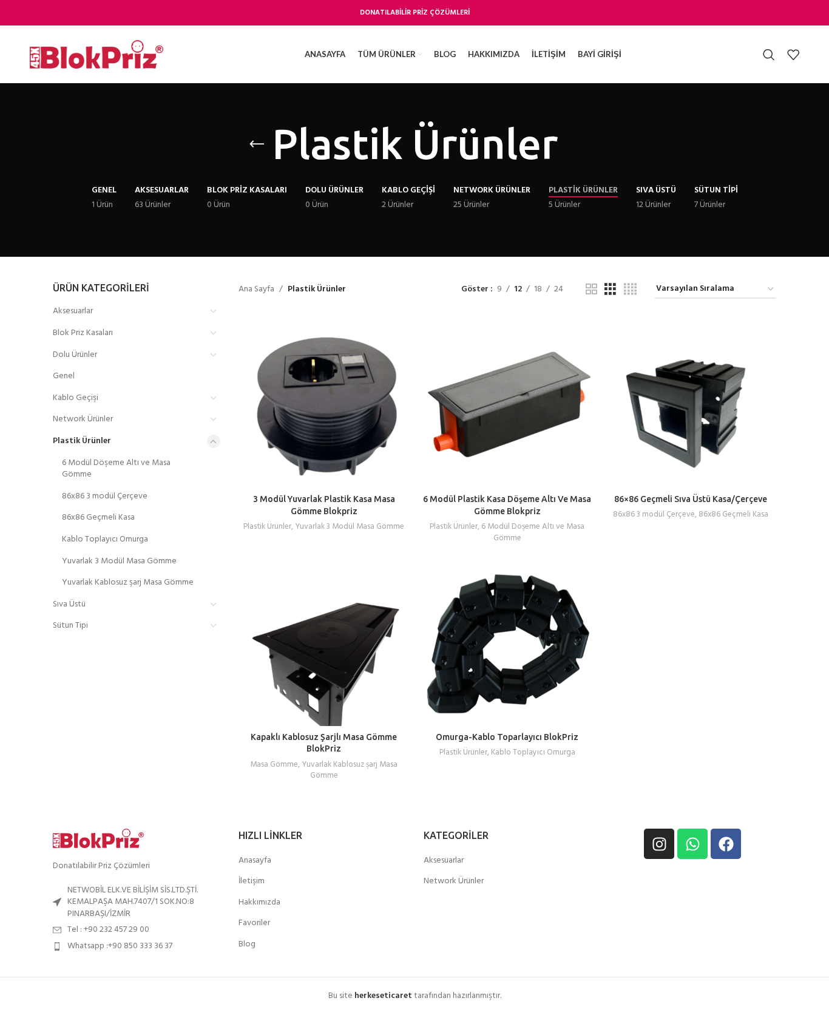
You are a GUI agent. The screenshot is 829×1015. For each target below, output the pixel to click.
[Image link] (98, 839)
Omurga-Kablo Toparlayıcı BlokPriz (507, 737)
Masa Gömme (274, 764)
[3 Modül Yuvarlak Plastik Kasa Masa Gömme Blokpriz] (324, 402)
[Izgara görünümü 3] (610, 290)
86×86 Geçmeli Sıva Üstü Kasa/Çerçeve (690, 499)
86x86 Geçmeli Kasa (98, 517)
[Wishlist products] (793, 54)
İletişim (252, 881)
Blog (247, 945)
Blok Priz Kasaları (83, 333)
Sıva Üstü (69, 604)
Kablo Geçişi (75, 398)
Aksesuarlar (73, 311)
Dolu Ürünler (75, 355)
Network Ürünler (83, 419)
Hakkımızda (259, 903)
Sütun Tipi (70, 626)
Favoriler (254, 923)
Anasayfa (255, 861)
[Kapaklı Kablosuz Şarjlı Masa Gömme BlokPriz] (324, 639)
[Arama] (769, 54)
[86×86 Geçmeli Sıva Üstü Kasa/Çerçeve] (690, 402)
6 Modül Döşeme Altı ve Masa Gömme (116, 469)
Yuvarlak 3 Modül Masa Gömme (119, 561)
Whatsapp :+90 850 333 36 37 (119, 946)
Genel (64, 376)
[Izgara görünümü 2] (591, 290)
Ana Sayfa (256, 289)
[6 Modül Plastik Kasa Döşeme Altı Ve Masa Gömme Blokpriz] (507, 402)
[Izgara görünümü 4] (630, 290)
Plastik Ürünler (82, 441)
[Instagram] (659, 844)
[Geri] (257, 144)
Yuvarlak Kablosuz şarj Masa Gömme (128, 582)
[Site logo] (96, 54)
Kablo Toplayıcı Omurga (105, 539)
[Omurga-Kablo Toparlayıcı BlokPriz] (507, 639)
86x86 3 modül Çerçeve (104, 496)
